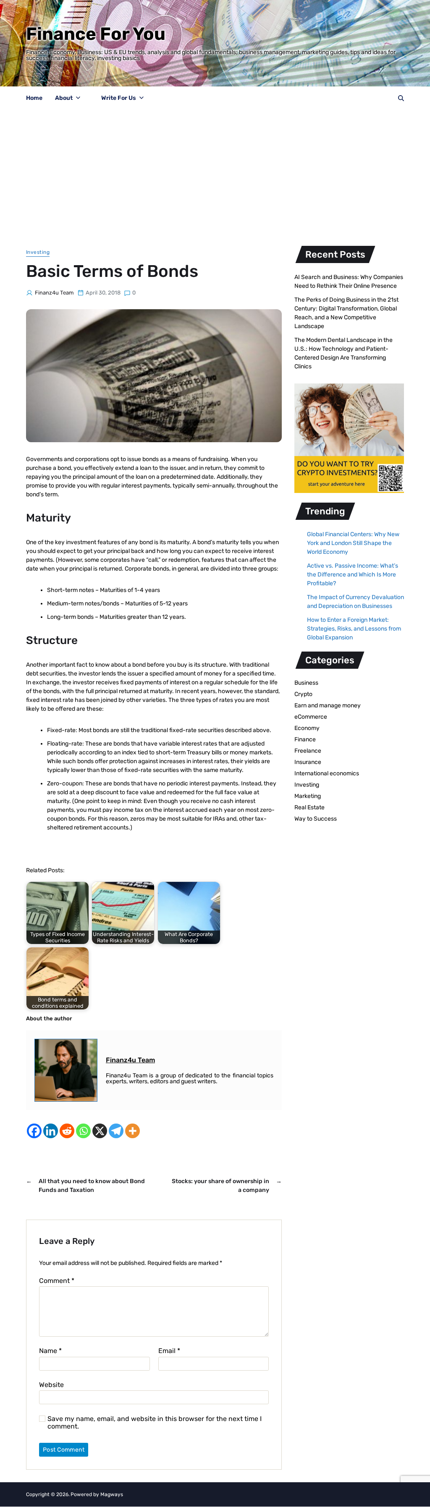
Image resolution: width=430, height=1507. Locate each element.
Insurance (307, 762)
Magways (111, 1494)
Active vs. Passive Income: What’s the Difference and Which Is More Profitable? (352, 574)
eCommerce (310, 716)
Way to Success (315, 818)
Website (51, 1384)
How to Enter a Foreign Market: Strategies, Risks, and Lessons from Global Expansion (354, 628)
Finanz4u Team (54, 292)
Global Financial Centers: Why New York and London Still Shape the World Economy (353, 543)
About (64, 98)
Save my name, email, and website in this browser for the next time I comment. (154, 1422)
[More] (132, 1131)
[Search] (401, 98)
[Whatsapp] (83, 1131)
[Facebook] (34, 1131)
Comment (56, 1281)
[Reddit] (67, 1131)
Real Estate (309, 807)
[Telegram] (116, 1131)
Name (50, 1351)
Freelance (307, 750)
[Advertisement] (215, 173)
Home (34, 98)
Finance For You (95, 34)
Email (169, 1351)
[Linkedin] (50, 1131)
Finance (305, 739)
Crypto (303, 694)
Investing (38, 252)
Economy (307, 728)
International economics (326, 773)
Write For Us (118, 98)
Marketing (307, 796)
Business (306, 682)
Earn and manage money (327, 705)
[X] (99, 1131)
